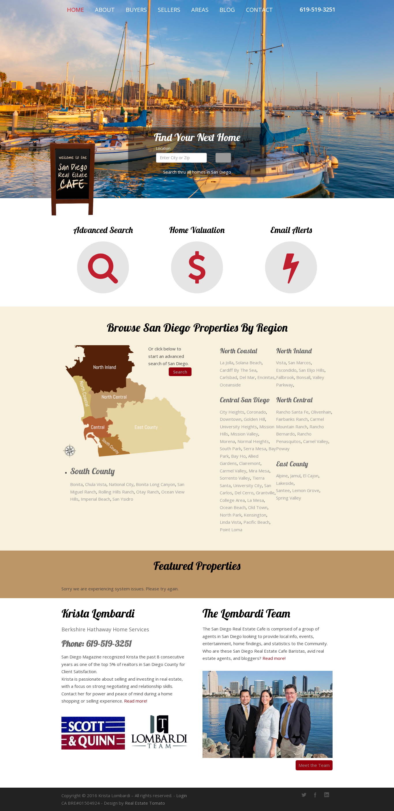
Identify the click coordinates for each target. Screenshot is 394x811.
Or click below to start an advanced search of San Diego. (168, 356)
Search (180, 372)
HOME (75, 10)
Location (163, 148)
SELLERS (169, 10)
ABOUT (105, 10)
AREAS (200, 10)
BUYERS (136, 10)
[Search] (223, 158)
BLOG (227, 10)
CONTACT (259, 10)
